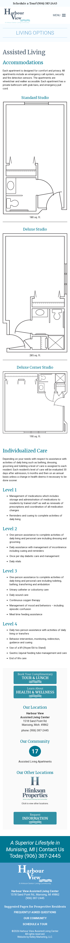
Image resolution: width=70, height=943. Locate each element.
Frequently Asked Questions (35, 912)
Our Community (35, 918)
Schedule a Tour (35, 924)
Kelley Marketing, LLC (41, 937)
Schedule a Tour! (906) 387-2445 (35, 3)
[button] (56, 15)
